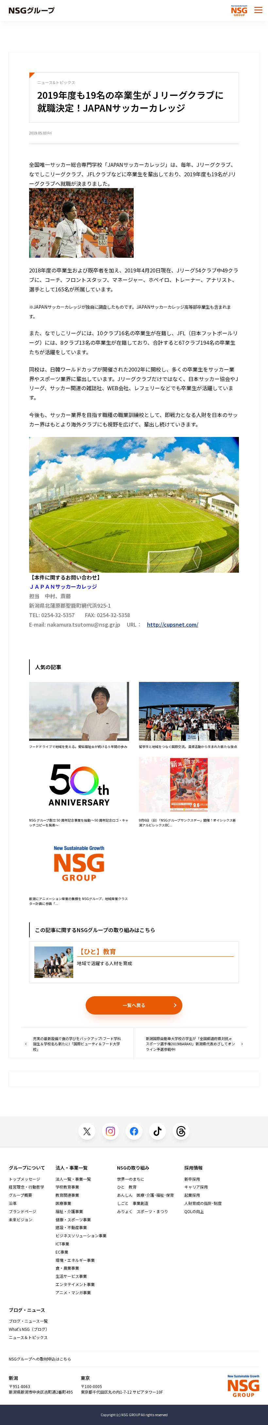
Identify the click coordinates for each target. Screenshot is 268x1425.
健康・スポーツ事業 (73, 1219)
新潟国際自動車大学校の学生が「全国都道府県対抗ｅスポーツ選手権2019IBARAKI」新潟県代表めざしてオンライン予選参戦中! (190, 1044)
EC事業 (62, 1252)
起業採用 (192, 1195)
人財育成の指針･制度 (203, 1203)
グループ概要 (20, 1195)
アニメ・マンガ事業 (73, 1292)
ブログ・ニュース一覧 (28, 1321)
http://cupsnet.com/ (172, 624)
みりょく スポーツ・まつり (142, 1211)
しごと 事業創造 (132, 1203)
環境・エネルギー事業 (75, 1260)
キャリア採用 (196, 1187)
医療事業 (63, 1203)
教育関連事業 (67, 1195)
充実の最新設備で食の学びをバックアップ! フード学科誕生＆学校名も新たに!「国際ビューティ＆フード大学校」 (77, 1044)
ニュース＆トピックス (28, 1337)
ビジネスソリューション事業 (81, 1235)
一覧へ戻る (134, 1005)
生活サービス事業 (71, 1276)
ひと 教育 (127, 1187)
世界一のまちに (130, 1179)
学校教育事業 (67, 1187)
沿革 (13, 1203)
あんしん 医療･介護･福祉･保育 (145, 1195)
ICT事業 (62, 1243)
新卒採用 (192, 1179)
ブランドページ (22, 1211)
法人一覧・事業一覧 (73, 1179)
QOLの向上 (194, 1211)
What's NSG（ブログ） (29, 1329)
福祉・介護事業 (69, 1211)
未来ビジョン (20, 1219)
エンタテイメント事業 (75, 1284)
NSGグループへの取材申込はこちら (40, 1359)
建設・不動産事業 (71, 1227)
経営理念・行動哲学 (26, 1187)
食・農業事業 (67, 1268)
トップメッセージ (24, 1179)
